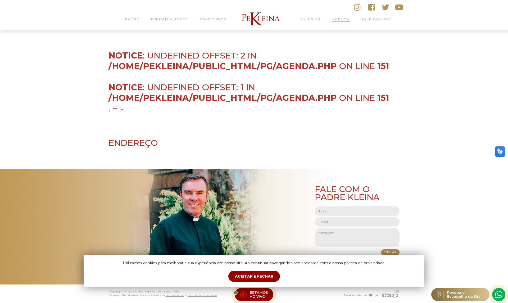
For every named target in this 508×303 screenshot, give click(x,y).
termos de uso (175, 295)
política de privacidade (202, 295)
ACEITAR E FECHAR (254, 276)
